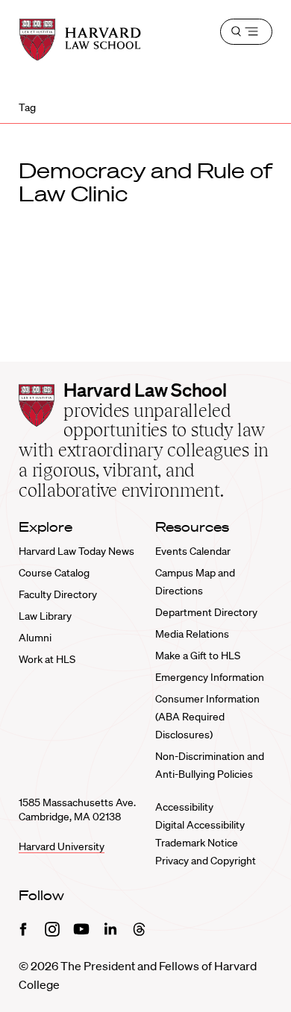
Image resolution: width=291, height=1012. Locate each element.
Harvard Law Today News (76, 551)
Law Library (45, 616)
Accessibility (184, 807)
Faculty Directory (58, 594)
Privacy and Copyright (205, 860)
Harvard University (61, 846)
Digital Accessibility (200, 825)
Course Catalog (54, 572)
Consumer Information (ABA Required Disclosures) (207, 716)
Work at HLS (47, 659)
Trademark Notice (196, 842)
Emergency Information (209, 677)
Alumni (35, 637)
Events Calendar (193, 551)
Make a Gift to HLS (197, 655)
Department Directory (206, 612)
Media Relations (192, 634)
